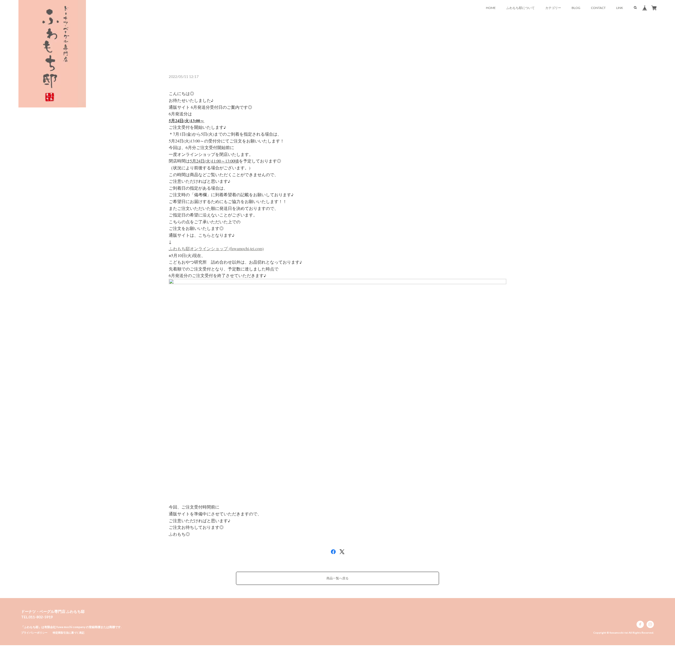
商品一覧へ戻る (337, 578)
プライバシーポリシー (34, 632)
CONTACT (598, 8)
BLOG (576, 8)
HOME (491, 8)
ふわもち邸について (520, 8)
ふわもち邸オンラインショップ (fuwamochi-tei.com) (216, 248)
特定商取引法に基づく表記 (68, 632)
